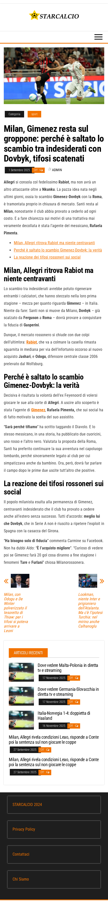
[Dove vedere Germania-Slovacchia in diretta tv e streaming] (21, 696)
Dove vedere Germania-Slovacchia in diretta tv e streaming (68, 692)
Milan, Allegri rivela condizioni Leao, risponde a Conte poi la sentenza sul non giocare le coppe (53, 739)
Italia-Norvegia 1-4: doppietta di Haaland (64, 715)
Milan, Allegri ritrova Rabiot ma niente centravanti (54, 242)
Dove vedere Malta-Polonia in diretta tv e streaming (68, 668)
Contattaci (21, 854)
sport (34, 114)
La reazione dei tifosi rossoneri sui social (47, 257)
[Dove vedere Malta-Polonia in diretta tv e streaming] (21, 672)
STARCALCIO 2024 (27, 804)
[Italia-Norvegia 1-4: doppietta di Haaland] (21, 720)
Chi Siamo (21, 879)
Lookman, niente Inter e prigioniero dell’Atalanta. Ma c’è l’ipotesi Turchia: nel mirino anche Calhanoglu (90, 610)
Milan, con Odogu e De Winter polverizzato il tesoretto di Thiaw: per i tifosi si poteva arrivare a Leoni (16, 612)
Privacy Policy (24, 829)
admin (57, 170)
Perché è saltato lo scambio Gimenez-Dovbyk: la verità (58, 250)
